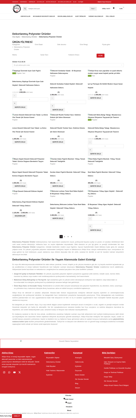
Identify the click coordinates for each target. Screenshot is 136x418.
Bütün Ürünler (80, 375)
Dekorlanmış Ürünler (53, 362)
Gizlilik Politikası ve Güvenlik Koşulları (117, 368)
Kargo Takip (108, 377)
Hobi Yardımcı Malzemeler (55, 370)
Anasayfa (78, 358)
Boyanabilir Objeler (52, 358)
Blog (76, 383)
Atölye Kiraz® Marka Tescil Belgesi (116, 385)
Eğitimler (49, 375)
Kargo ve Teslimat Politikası (113, 372)
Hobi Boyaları (51, 366)
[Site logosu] (16, 8)
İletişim (77, 388)
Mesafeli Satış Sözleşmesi (113, 358)
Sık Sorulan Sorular (82, 379)
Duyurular (78, 370)
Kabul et (17, 416)
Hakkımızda (79, 362)
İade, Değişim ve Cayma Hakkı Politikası (115, 363)
